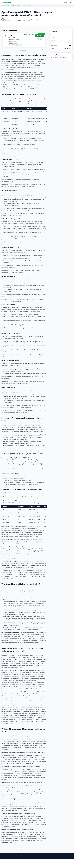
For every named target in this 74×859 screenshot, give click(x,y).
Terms (17, 855)
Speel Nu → (39, 35)
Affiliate (21, 855)
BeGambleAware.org (24, 50)
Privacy (71, 2)
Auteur (66, 2)
